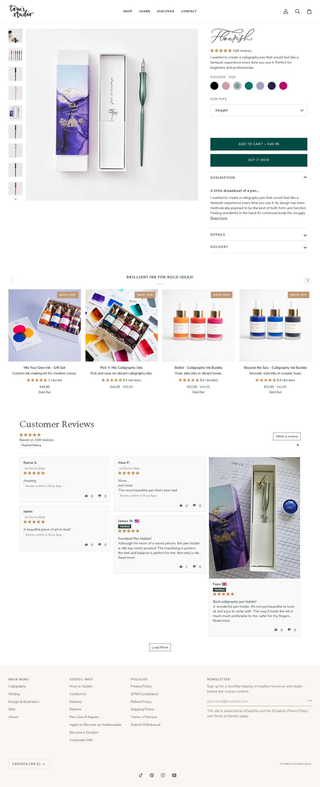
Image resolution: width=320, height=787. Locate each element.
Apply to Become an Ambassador (96, 724)
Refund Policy (141, 701)
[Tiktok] (141, 775)
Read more (218, 218)
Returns (75, 709)
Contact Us (78, 694)
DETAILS (217, 234)
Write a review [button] (287, 436)
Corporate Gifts (81, 740)
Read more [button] (221, 620)
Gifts (11, 709)
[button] (128, 11)
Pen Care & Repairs (84, 717)
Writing (14, 694)
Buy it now (259, 160)
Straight (221, 110)
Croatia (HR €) (26, 764)
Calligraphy (17, 686)
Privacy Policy (297, 710)
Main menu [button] (18, 679)
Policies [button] (139, 679)
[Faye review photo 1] (254, 518)
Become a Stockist (84, 732)
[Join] (308, 700)
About (13, 717)
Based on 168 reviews (36, 439)
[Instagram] (163, 775)
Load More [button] (160, 647)
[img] (65, 473)
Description (222, 177)
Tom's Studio (293, 764)
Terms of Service (226, 716)
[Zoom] (35, 192)
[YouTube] (174, 775)
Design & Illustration (23, 701)
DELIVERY (219, 247)
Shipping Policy (142, 709)
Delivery (76, 701)
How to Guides (81, 686)
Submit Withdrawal (145, 724)
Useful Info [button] (81, 679)
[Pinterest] (152, 775)
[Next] (307, 280)
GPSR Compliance (144, 694)
